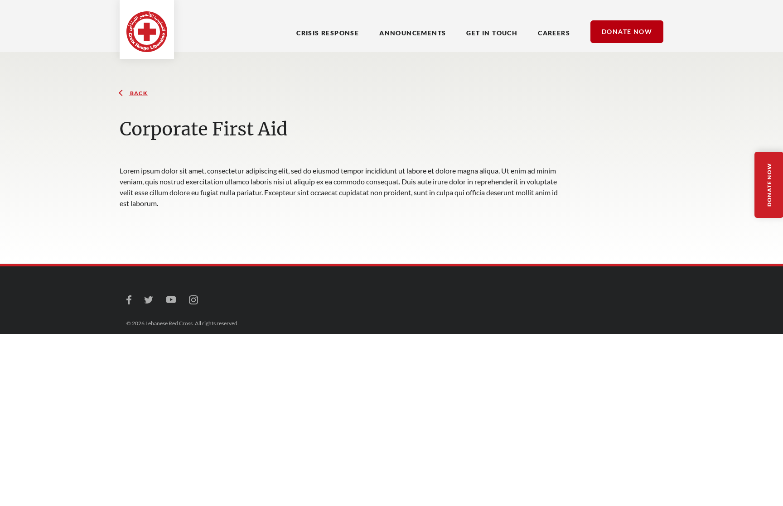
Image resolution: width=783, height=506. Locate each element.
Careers (554, 33)
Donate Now (627, 31)
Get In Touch (491, 33)
